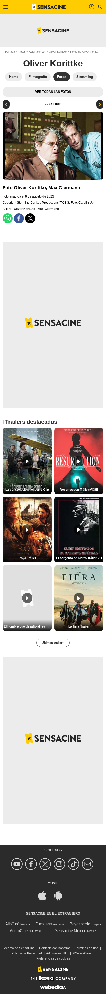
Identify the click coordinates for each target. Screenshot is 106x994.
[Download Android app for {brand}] (61, 895)
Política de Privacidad (27, 953)
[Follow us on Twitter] (45, 864)
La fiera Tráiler (79, 626)
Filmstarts (43, 924)
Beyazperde (80, 924)
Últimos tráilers (53, 643)
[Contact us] (88, 864)
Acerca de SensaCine (19, 948)
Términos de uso (86, 948)
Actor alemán (37, 51)
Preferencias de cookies (53, 958)
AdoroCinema (21, 930)
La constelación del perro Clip (27, 489)
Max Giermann (48, 209)
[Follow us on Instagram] (60, 864)
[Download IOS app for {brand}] (45, 895)
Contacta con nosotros (54, 948)
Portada (10, 51)
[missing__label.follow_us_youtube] (17, 864)
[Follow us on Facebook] (31, 864)
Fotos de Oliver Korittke (85, 51)
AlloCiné (12, 924)
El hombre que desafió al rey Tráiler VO (28, 626)
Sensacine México (70, 930)
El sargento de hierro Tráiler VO (79, 558)
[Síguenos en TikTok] (74, 864)
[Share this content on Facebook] (19, 218)
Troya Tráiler (27, 558)
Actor (22, 51)
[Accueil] (49, 7)
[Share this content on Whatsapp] (8, 218)
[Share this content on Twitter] (30, 218)
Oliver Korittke (58, 51)
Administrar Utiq (57, 953)
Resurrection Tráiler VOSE (79, 489)
